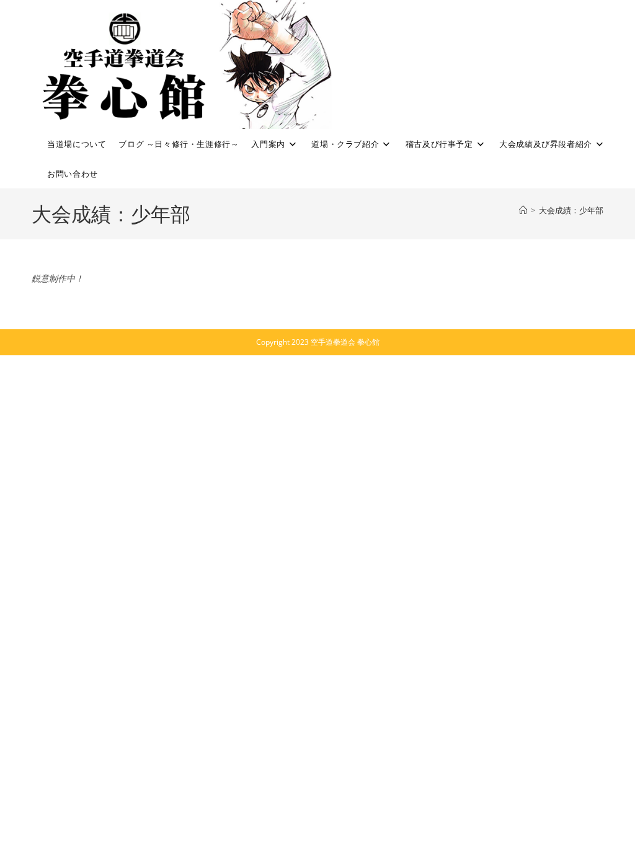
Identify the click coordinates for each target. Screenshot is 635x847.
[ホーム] (523, 210)
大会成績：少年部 (571, 210)
